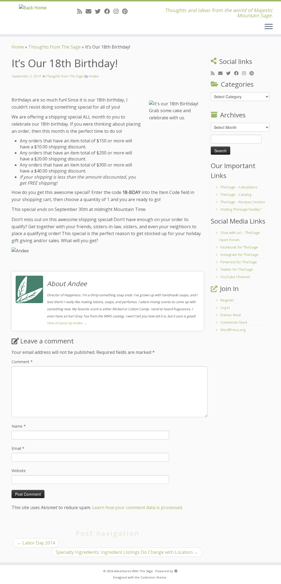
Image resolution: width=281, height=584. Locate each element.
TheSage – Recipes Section (242, 201)
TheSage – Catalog (235, 194)
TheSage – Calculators (238, 187)
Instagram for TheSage (239, 254)
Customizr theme (153, 577)
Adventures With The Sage (133, 571)
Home (18, 47)
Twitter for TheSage (236, 269)
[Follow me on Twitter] (99, 11)
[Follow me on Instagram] (118, 11)
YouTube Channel (235, 276)
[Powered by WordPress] (176, 570)
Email (18, 448)
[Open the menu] (269, 27)
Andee (94, 76)
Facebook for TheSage (239, 247)
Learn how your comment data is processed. (137, 507)
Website (19, 470)
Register (227, 300)
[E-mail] (90, 11)
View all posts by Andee (67, 323)
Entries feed (230, 314)
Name (19, 426)
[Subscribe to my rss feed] (81, 11)
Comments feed (233, 322)
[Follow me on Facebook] (109, 11)
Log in (225, 307)
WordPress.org (232, 329)
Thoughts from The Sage (54, 47)
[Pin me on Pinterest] (126, 11)
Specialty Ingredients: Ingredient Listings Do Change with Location (127, 552)
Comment (22, 361)
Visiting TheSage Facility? (240, 209)
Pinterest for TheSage (238, 261)
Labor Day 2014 (36, 543)
